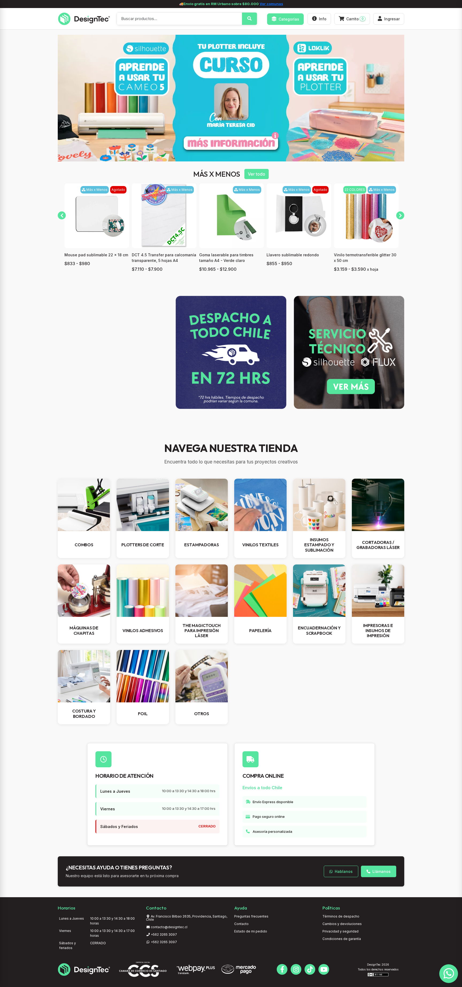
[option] (231, 98)
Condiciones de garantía (341, 939)
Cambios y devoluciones (342, 924)
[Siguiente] (400, 215)
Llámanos (381, 871)
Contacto (241, 924)
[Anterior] (62, 215)
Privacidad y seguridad (340, 931)
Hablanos (343, 871)
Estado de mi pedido (250, 931)
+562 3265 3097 (163, 934)
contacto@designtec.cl (169, 927)
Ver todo (256, 174)
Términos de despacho (340, 916)
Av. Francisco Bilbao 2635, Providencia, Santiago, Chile (186, 918)
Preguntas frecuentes (251, 916)
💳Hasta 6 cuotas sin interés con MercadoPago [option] (231, 4)
